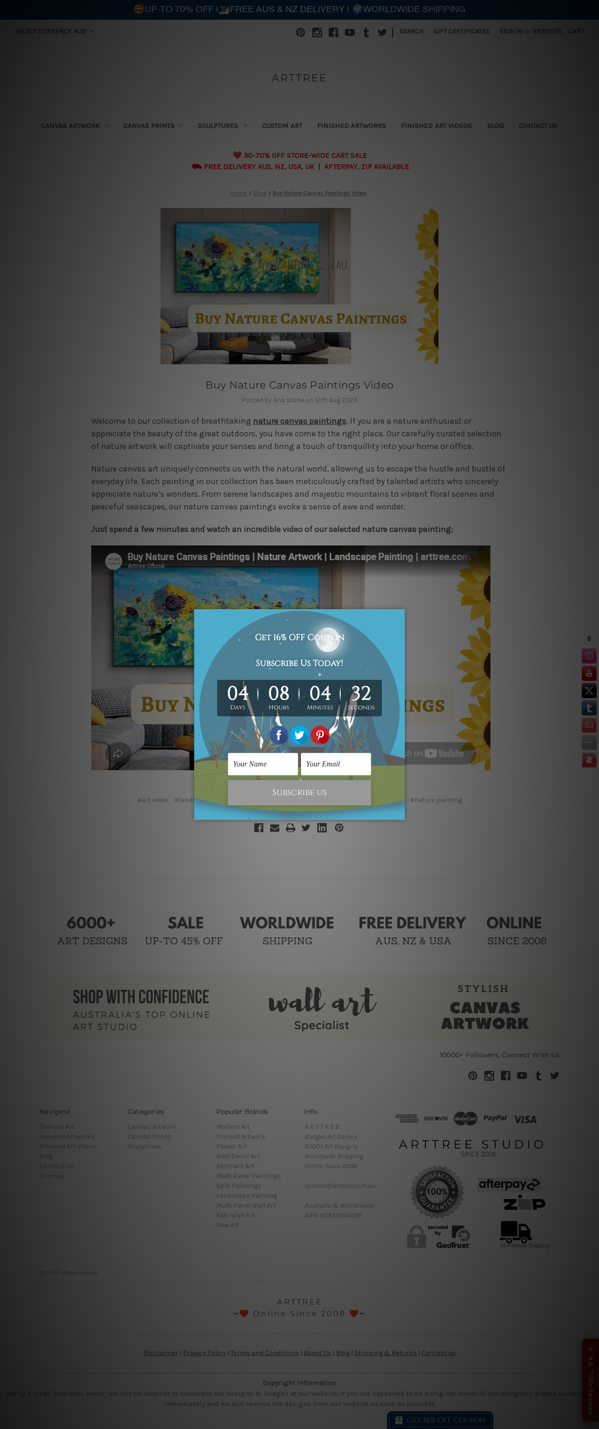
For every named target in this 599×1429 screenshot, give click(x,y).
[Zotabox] (399, 811)
